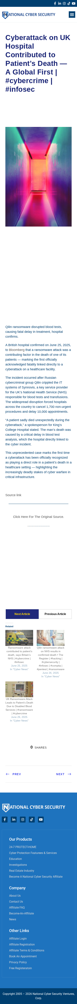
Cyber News (18, 105)
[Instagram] (64, 3)
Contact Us (16, 901)
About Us (15, 895)
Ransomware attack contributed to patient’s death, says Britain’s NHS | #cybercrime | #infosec (19, 654)
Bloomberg (17, 350)
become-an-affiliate (21, 913)
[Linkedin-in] (59, 3)
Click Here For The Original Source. (38, 517)
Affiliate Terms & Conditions (26, 950)
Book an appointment (23, 956)
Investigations (18, 864)
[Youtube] (73, 3)
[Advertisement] (38, 272)
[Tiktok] (69, 3)
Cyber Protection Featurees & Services (33, 853)
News (12, 919)
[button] (72, 14)
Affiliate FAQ (17, 907)
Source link (13, 495)
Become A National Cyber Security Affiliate (35, 876)
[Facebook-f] (55, 3)
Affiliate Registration (22, 944)
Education (15, 859)
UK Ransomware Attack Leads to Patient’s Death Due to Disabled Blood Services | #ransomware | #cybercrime (19, 706)
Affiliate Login (18, 938)
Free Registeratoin (20, 968)
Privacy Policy (18, 962)
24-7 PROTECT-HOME (22, 847)
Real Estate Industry (21, 870)
